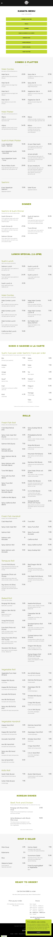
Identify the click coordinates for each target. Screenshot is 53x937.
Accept (38, 932)
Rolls (26, 23)
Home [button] (11, 933)
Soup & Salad (27, 47)
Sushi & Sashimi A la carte (26, 33)
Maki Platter (26, 51)
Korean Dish (26, 37)
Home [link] (16, 933)
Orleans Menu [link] (23, 933)
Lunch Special (26, 42)
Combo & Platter (26, 19)
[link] (26, 3)
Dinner (26, 28)
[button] (4, 3)
